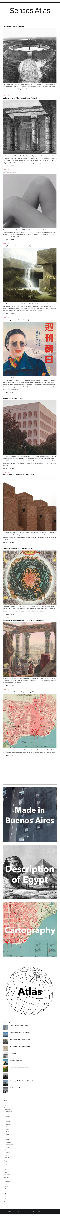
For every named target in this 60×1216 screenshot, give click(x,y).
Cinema (5, 1160)
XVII (6, 1188)
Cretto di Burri (13, 1053)
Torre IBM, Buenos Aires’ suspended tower (20, 1039)
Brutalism (8, 1124)
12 (25, 766)
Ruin (7, 1137)
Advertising (7, 1181)
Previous (9, 766)
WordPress (48, 1211)
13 (28, 766)
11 (22, 766)
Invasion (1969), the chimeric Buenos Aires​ (20, 1074)
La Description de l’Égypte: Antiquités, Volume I (20, 98)
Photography (7, 1174)
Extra (5, 1201)
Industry (8, 1121)
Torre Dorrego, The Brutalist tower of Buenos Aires (22, 1080)
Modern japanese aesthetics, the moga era (17, 320)
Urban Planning (9, 1114)
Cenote (31, 1211)
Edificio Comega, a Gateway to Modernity (20, 1025)
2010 (6, 1172)
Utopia (7, 1129)
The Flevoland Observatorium (13, 26)
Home (5, 1100)
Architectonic (9, 1111)
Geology (7, 1149)
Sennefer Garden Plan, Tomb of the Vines (20, 1046)
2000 (6, 1169)
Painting (6, 1186)
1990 (6, 1167)
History (8, 1134)
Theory (7, 1126)
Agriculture (8, 1142)
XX (6, 1196)
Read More (10, 92)
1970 (6, 1164)
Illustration (6, 1177)
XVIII (6, 1191)
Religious (8, 1116)
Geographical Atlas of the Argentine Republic (19, 692)
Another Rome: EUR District (13, 398)
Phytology (7, 1155)
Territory (6, 1107)
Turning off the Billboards (16, 1060)
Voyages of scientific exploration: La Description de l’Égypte (24, 620)
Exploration (7, 1157)
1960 (6, 1161)
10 (19, 766)
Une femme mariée (9, 172)
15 (34, 766)
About (5, 1203)
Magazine (7, 1184)
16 (37, 766)
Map (5, 1105)
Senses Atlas (30, 10)
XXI (6, 1198)
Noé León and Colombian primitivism (19, 1067)
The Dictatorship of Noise (16, 1087)
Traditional (8, 1131)
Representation (9, 1144)
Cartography (8, 1147)
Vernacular (8, 1119)
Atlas (5, 1102)
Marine (7, 1139)
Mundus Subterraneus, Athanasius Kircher (18, 548)
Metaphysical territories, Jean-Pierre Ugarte (18, 246)
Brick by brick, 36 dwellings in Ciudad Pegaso (19, 475)
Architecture (8, 1109)
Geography (7, 1152)
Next (40, 766)
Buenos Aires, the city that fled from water (20, 1032)
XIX (6, 1193)
